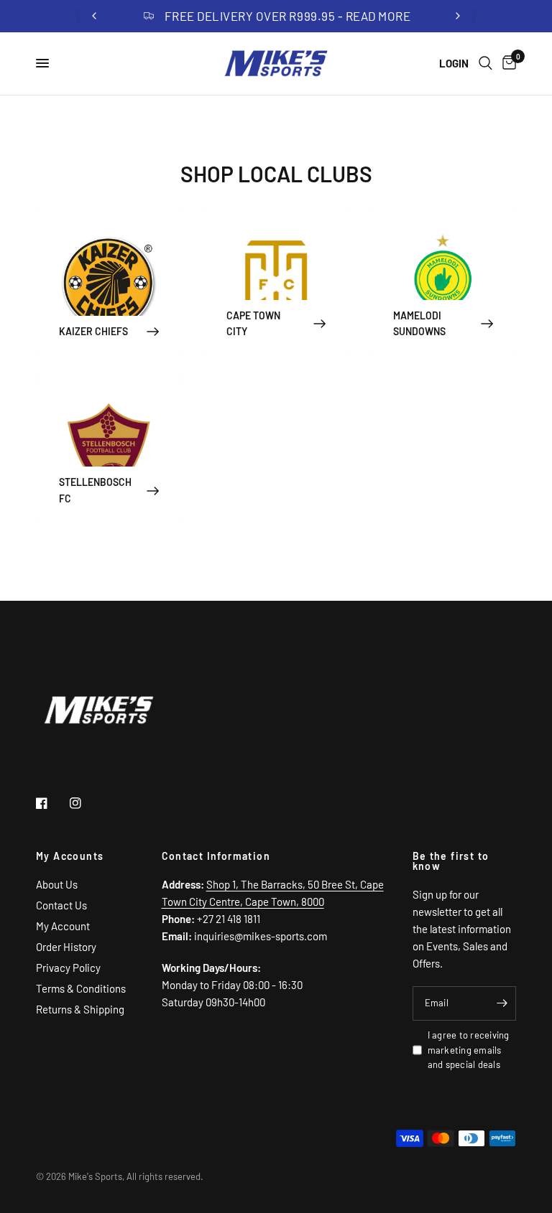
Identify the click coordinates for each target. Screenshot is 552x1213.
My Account (63, 925)
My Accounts (70, 856)
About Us (57, 884)
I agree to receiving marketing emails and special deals (469, 1050)
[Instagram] (85, 803)
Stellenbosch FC (95, 490)
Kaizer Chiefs (93, 331)
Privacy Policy (68, 967)
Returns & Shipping (80, 1009)
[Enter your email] (501, 1003)
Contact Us (61, 905)
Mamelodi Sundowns (419, 323)
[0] (506, 63)
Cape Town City (253, 323)
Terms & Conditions (81, 988)
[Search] (485, 63)
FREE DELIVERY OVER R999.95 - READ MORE (287, 16)
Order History (66, 946)
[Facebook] (52, 803)
